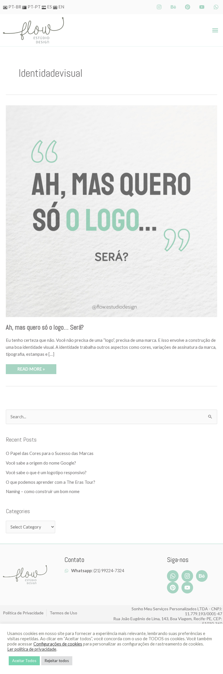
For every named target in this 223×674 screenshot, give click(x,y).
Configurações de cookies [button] (57, 643)
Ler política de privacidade (31, 649)
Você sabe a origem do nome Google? (41, 462)
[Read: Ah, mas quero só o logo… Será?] (111, 210)
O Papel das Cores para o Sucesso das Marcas (49, 453)
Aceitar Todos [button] (24, 660)
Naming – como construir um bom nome (43, 491)
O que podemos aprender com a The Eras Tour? (50, 482)
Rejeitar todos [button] (57, 660)
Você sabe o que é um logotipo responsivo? (46, 472)
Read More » (31, 367)
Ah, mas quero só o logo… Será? (45, 327)
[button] (215, 30)
